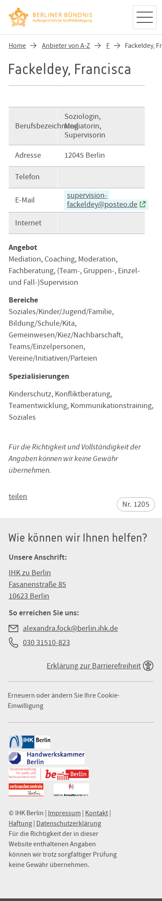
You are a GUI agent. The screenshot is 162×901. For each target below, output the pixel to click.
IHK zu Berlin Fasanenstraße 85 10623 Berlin (37, 584)
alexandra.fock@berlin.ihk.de (70, 628)
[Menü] (145, 17)
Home (17, 45)
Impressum (64, 813)
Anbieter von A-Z (66, 45)
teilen (18, 497)
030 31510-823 (46, 643)
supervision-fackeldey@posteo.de (102, 200)
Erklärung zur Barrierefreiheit (94, 666)
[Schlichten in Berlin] (66, 17)
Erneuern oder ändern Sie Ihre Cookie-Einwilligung (64, 700)
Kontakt (96, 813)
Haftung (20, 823)
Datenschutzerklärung (68, 823)
